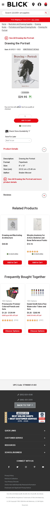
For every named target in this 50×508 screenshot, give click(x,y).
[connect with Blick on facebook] (9, 468)
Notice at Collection (11, 478)
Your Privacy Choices (11, 482)
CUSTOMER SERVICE (14, 438)
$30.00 (5, 244)
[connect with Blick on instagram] (26, 468)
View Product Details (31, 49)
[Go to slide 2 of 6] (23, 92)
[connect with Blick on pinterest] (34, 468)
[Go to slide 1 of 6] (22, 92)
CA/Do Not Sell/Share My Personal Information (20, 485)
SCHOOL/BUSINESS (13, 452)
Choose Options (12, 331)
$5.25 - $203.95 (33, 313)
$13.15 (30, 244)
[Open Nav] (3, 4)
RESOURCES (10, 445)
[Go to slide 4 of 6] (26, 92)
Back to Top (24, 405)
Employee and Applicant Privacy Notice (18, 488)
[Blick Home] (17, 4)
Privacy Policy (9, 475)
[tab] (25, 149)
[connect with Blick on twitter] (17, 468)
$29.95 (22, 97)
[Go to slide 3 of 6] (25, 92)
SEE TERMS (35, 20)
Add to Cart (12, 262)
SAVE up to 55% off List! (10, 315)
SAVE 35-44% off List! (34, 315)
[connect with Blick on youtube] (43, 468)
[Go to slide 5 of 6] (28, 92)
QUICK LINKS (10, 431)
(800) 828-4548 (26, 395)
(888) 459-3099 (26, 400)
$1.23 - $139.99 (8, 313)
